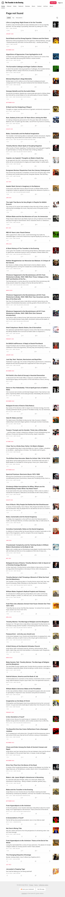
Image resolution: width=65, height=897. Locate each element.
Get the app (40, 889)
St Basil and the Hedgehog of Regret (19, 107)
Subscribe (53, 2)
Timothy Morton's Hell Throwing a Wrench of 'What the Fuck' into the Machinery (27, 578)
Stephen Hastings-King (29, 139)
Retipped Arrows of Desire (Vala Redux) (20, 405)
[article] (32, 26)
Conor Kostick (27, 254)
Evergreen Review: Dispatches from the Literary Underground (28, 170)
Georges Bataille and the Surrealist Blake (20, 91)
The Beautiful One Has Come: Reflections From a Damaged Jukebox (27, 730)
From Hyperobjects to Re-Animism (18, 805)
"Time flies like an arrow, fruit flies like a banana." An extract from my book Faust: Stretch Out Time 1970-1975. (28, 608)
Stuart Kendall (26, 97)
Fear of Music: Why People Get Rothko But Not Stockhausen (27, 504)
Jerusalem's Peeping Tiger (15, 869)
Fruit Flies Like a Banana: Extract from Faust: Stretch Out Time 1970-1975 (28, 605)
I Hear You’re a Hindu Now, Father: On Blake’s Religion (25, 446)
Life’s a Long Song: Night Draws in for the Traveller (24, 22)
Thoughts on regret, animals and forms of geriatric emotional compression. (28, 109)
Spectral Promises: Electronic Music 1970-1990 (23, 474)
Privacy (31, 885)
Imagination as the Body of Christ (18, 701)
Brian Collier (17, 268)
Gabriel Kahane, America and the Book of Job (22, 676)
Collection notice (43, 885)
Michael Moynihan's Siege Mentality (19, 79)
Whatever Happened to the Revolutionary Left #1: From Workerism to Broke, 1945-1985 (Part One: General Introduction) (25, 313)
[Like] (7, 630)
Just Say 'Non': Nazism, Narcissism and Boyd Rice (23, 359)
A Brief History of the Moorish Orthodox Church (23, 646)
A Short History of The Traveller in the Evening (22, 248)
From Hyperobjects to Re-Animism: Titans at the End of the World (27, 841)
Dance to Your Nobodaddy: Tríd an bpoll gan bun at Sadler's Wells (27, 389)
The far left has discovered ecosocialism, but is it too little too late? (25, 820)
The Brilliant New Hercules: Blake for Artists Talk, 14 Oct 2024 (28, 458)
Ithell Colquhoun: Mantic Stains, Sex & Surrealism (23, 327)
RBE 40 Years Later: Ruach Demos (18, 232)
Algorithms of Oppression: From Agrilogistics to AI (24, 54)
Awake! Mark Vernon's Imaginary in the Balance (23, 186)
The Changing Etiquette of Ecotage (18, 855)
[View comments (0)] (21, 87)
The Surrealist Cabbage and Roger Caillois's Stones (24, 66)
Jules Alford (16, 859)
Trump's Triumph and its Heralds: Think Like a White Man (26, 430)
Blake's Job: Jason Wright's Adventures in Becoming (25, 777)
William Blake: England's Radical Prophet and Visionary (25, 591)
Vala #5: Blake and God (14, 418)
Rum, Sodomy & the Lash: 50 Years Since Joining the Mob (26, 117)
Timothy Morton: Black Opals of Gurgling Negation (24, 146)
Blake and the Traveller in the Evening (19, 789)
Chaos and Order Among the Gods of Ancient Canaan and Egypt (26, 748)
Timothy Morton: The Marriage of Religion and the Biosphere (27, 622)
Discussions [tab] (19, 17)
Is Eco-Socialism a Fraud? (15, 717)
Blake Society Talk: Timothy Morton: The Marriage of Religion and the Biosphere (27, 663)
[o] (56, 93)
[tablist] (14, 17)
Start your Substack (28, 889)
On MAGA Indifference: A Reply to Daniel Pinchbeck (24, 343)
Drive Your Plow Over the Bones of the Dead (21, 765)
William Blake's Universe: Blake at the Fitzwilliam (23, 689)
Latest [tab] (9, 17)
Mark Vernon (26, 192)
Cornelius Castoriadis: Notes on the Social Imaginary (25, 529)
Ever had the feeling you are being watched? (19, 871)
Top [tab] (13, 17)
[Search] (57, 17)
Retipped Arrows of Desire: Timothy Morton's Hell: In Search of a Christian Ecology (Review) (28, 564)
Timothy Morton (27, 151)
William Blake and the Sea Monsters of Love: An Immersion (27, 216)
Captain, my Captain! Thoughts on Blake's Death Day (25, 158)
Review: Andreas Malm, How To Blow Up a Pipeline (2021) (23, 857)
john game (26, 284)
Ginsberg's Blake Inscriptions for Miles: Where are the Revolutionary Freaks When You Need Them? (25, 487)
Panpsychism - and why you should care (20, 634)
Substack (24, 893)
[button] (3, 6)
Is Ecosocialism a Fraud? (15, 818)
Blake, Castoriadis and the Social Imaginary (21, 517)
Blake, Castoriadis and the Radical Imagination (22, 133)
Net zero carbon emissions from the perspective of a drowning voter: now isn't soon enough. (27, 831)
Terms (36, 885)
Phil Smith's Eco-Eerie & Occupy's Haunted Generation (25, 375)
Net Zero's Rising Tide (14, 828)
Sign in (60, 3)
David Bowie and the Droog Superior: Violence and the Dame (27, 38)
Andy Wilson (13, 28)
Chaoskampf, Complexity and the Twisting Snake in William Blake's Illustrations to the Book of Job (27, 546)
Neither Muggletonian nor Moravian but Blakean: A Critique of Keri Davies (28, 262)
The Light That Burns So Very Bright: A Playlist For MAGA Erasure (26, 203)
